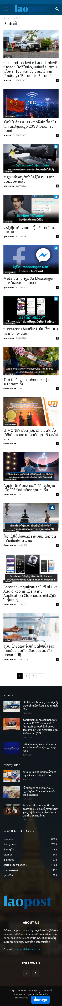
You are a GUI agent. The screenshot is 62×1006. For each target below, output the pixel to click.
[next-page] (41, 676)
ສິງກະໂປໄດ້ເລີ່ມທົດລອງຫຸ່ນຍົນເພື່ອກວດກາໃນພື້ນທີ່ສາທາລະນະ (29, 538)
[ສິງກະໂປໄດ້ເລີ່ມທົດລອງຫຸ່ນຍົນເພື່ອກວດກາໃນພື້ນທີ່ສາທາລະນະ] (31, 517)
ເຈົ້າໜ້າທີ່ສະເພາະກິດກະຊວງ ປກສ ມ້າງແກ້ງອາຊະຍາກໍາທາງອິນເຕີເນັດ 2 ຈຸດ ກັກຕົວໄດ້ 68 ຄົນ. (41, 706)
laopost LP (8, 80)
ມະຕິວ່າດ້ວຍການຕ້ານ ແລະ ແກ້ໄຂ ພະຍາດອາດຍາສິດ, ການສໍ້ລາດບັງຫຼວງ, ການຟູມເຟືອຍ (40, 747)
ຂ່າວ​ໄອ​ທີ (7, 57)
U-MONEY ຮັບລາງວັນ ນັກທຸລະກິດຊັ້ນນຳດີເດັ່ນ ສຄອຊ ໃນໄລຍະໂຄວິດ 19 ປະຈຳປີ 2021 (30, 434)
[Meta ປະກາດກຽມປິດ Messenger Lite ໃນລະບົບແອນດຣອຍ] (31, 259)
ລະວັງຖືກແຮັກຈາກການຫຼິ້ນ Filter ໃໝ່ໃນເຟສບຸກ (29, 229)
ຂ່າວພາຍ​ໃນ (8, 171)
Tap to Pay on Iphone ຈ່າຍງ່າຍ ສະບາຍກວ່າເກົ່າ (27, 381)
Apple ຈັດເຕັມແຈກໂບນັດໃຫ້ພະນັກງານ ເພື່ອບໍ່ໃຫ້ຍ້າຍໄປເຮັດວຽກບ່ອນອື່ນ (29, 487)
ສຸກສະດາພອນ (8, 186)
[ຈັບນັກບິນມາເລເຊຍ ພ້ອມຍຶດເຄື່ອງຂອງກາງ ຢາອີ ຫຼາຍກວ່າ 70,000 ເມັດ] (11, 776)
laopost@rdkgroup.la (28, 949)
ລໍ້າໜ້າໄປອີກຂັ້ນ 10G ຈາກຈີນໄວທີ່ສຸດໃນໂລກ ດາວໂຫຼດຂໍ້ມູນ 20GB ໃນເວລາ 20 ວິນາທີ (29, 126)
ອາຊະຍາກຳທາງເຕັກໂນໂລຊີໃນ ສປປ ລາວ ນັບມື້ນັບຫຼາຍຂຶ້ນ (29, 179)
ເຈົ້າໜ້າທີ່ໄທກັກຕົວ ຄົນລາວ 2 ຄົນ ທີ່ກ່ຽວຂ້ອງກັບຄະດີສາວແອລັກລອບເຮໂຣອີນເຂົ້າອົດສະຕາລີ (39, 791)
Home (6, 18)
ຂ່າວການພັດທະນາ (10, 424)
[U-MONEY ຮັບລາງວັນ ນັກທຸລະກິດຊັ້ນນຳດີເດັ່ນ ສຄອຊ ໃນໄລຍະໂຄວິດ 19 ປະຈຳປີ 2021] (31, 411)
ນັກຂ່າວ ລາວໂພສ (9, 388)
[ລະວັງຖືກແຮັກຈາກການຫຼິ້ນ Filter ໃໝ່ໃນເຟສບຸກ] (31, 209)
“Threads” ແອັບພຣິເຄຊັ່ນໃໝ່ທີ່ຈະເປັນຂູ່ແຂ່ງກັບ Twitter (31, 331)
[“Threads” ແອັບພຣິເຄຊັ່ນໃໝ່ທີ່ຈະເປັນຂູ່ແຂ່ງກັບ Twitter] (31, 310)
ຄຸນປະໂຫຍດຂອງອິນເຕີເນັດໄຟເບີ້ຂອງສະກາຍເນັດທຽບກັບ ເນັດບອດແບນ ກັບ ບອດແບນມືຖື (29, 650)
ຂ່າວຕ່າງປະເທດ (9, 116)
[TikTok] (26, 973)
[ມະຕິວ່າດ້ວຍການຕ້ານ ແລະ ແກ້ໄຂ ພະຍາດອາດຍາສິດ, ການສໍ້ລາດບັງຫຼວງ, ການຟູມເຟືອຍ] (11, 748)
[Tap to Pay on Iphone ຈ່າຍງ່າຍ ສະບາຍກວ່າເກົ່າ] (31, 361)
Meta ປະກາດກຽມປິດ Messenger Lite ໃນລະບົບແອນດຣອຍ (28, 280)
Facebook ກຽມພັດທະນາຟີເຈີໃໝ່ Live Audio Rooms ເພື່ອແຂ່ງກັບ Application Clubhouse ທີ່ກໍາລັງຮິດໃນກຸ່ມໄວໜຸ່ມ (30, 593)
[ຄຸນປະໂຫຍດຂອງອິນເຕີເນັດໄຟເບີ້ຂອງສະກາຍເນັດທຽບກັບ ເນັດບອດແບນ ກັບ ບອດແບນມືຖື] (31, 627)
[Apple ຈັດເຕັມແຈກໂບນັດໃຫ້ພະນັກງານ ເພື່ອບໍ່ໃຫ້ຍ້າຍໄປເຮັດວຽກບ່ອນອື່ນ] (31, 466)
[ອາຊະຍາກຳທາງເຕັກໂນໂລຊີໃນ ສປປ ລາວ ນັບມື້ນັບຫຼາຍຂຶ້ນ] (31, 158)
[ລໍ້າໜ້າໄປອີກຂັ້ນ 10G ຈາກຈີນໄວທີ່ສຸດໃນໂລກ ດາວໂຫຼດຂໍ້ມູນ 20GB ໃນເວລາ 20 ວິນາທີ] (31, 103)
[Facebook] (35, 973)
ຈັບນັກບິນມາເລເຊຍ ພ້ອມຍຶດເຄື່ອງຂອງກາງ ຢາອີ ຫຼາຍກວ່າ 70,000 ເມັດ (39, 773)
